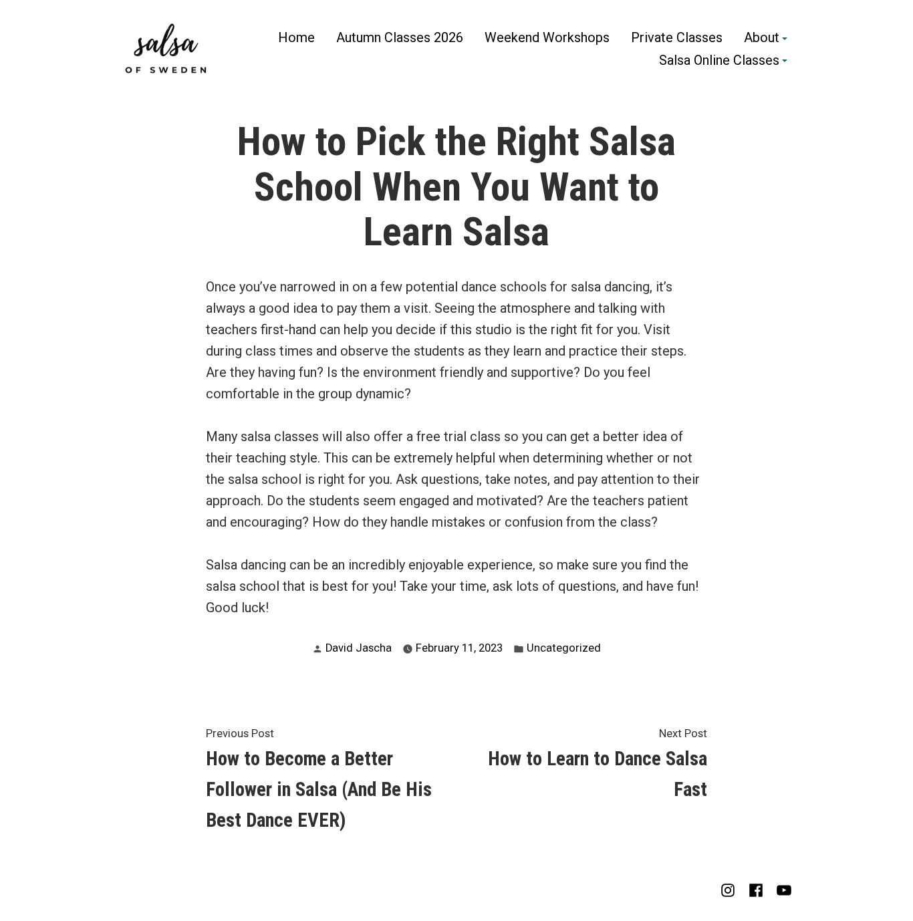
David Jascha (358, 648)
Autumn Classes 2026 (399, 38)
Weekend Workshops (547, 38)
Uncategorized (564, 648)
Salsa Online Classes (719, 61)
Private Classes (677, 38)
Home (296, 38)
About (761, 38)
